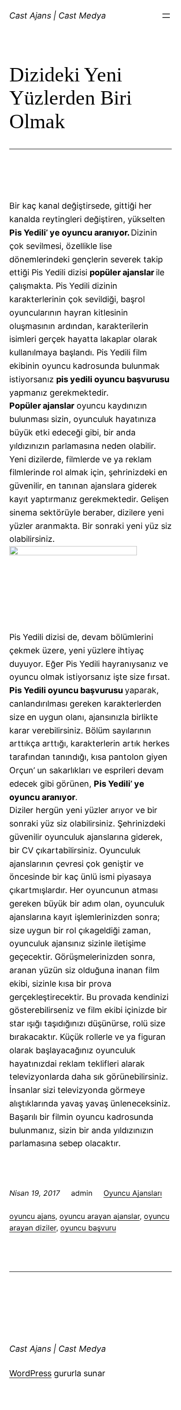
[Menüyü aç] (166, 15)
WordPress (30, 1373)
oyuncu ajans (32, 1216)
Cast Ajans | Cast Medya (57, 15)
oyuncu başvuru (88, 1227)
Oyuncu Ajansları (132, 1193)
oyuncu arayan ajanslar (99, 1216)
